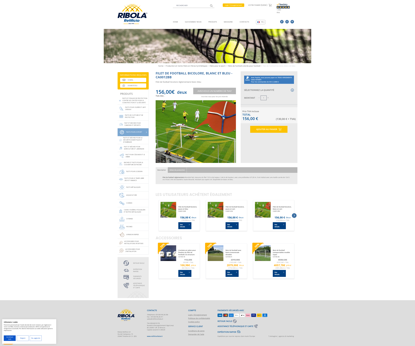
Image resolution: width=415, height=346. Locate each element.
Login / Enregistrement (197, 315)
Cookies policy (194, 322)
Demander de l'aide (196, 334)
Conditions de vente (196, 331)
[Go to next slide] (294, 215)
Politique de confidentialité (199, 318)
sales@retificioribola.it (155, 319)
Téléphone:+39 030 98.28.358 (157, 315)
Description (161, 170)
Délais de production (177, 170)
